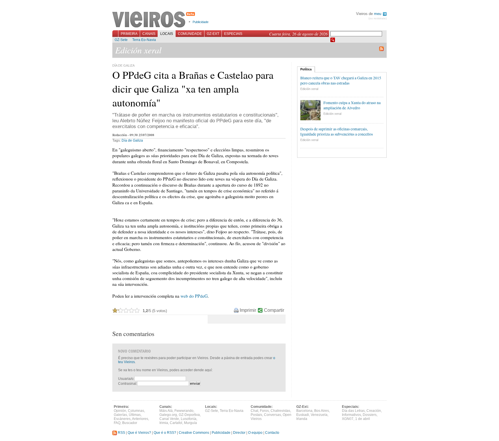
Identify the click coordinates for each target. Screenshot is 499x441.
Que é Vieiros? (139, 433)
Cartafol (176, 423)
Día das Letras (353, 411)
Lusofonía (188, 419)
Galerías (120, 415)
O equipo (255, 433)
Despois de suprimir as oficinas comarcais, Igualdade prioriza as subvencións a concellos (336, 131)
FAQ (117, 423)
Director (239, 433)
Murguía (190, 423)
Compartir (274, 310)
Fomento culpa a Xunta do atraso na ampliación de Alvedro (352, 105)
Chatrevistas (280, 411)
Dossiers (370, 415)
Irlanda (301, 419)
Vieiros (154, 20)
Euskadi (302, 415)
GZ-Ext (213, 34)
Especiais (233, 34)
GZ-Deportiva (189, 415)
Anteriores (140, 419)
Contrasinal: (127, 384)
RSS (121, 433)
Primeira (129, 34)
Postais (256, 415)
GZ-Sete (121, 40)
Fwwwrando (183, 411)
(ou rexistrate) (377, 18)
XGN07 (347, 419)
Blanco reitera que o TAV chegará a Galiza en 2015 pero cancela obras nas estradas (340, 80)
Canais (148, 34)
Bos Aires (321, 411)
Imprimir (248, 310)
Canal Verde (169, 419)
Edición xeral (309, 89)
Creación (373, 411)
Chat (254, 411)
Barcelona (304, 411)
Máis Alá (166, 411)
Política (306, 69)
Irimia (163, 423)
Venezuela (319, 415)
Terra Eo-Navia (144, 40)
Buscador (129, 423)
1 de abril (362, 419)
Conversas (272, 415)
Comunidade (190, 34)
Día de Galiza (132, 140)
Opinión (120, 411)
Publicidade (200, 22)
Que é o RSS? (165, 433)
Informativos (351, 415)
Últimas (135, 415)
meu (378, 14)
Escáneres (122, 419)
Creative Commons (194, 433)
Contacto (272, 433)
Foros (264, 411)
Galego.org (168, 415)
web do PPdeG (194, 296)
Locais (166, 34)
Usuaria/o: (126, 379)
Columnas (136, 411)
